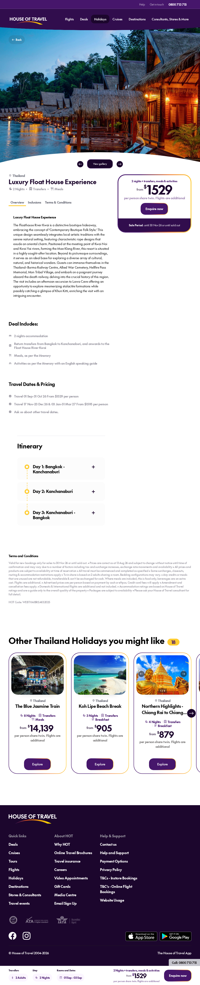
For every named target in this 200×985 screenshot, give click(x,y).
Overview (17, 202)
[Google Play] (175, 936)
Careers (60, 869)
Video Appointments (71, 877)
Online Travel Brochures (73, 852)
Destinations (137, 19)
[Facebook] (12, 935)
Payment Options (114, 861)
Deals (84, 19)
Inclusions (34, 202)
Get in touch (157, 4)
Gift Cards (62, 886)
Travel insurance (67, 861)
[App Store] (141, 936)
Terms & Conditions (58, 202)
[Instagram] (26, 935)
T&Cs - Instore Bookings (118, 877)
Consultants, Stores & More (170, 19)
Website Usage (112, 900)
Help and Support (114, 852)
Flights (69, 19)
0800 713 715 (178, 4)
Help (142, 4)
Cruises (117, 19)
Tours (13, 861)
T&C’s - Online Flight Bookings (116, 889)
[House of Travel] (28, 19)
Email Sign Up (65, 903)
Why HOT (62, 844)
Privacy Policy (111, 869)
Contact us (108, 844)
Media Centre (65, 894)
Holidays (100, 19)
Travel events (19, 903)
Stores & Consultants (25, 894)
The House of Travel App (174, 953)
